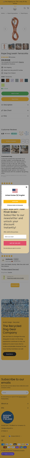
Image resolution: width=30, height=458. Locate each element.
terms (19, 248)
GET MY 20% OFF (15, 243)
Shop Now (15, 201)
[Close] (26, 187)
